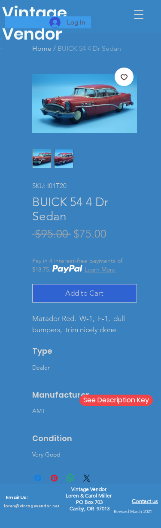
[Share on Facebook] (38, 478)
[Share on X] (87, 478)
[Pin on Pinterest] (54, 478)
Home (42, 48)
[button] (138, 14)
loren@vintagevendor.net (31, 506)
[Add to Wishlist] (124, 77)
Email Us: (17, 497)
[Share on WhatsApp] (70, 478)
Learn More (100, 269)
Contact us (145, 501)
